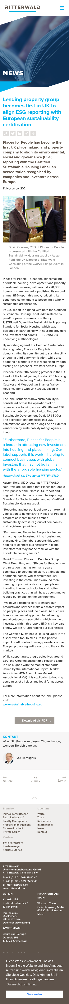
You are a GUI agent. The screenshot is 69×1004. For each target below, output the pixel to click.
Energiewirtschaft (13, 817)
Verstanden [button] (34, 994)
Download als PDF (34, 721)
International (45, 824)
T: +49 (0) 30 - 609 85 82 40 (20, 877)
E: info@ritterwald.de (15, 884)
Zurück (35, 781)
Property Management (16, 824)
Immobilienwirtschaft (15, 814)
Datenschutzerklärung (16, 922)
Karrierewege (11, 846)
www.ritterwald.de (14, 888)
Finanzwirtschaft (13, 828)
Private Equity (11, 832)
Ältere (62, 781)
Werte (41, 814)
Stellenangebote (13, 842)
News (40, 828)
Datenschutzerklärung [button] (22, 984)
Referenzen (44, 821)
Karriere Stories (12, 850)
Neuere (8, 781)
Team (40, 817)
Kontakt (42, 832)
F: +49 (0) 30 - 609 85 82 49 (20, 881)
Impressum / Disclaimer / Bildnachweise (12, 916)
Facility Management (15, 821)
